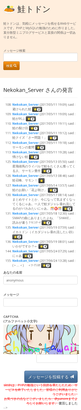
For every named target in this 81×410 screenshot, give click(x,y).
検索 (10, 65)
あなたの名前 (12, 272)
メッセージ (11, 294)
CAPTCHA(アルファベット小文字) (20, 318)
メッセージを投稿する (49, 377)
